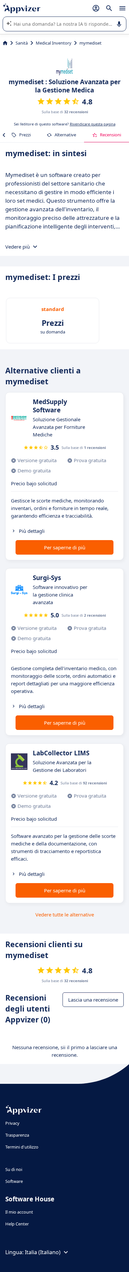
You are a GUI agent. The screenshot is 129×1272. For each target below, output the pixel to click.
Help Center (17, 1224)
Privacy (12, 1123)
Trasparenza (17, 1135)
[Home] (5, 43)
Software (14, 1181)
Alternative (65, 135)
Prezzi (25, 135)
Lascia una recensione (93, 999)
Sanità (22, 43)
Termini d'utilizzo (21, 1147)
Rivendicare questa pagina (92, 123)
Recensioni (110, 135)
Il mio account (19, 1212)
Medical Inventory (53, 43)
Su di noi (13, 1169)
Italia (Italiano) (43, 1252)
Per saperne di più (64, 547)
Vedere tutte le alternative (64, 914)
